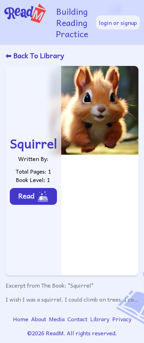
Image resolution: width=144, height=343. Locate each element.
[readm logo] (26, 22)
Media (57, 319)
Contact (77, 319)
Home (20, 319)
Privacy (121, 319)
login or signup (118, 22)
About (38, 319)
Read (26, 195)
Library (99, 319)
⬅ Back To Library (35, 55)
